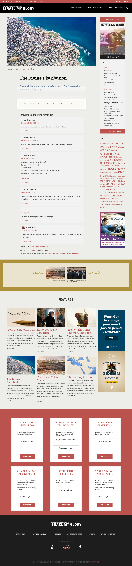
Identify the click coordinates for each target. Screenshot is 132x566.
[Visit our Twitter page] (6, 1)
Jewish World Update (111, 123)
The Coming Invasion (109, 85)
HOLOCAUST (103, 169)
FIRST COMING (115, 166)
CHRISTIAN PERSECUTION (108, 157)
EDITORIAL (119, 160)
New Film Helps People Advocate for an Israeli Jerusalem (113, 103)
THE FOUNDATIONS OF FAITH (116, 201)
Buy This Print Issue (113, 131)
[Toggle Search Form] (127, 8)
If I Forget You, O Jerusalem (111, 73)
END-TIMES (104, 163)
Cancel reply (44, 246)
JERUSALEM (108, 176)
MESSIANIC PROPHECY (115, 184)
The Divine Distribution (110, 80)
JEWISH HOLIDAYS (109, 178)
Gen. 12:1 (16, 388)
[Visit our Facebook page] (3, 1)
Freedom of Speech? (109, 95)
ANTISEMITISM (117, 143)
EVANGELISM (114, 163)
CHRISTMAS (119, 157)
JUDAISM (108, 181)
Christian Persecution (111, 100)
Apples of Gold (109, 125)
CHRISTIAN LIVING (110, 153)
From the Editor (109, 71)
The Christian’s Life (109, 118)
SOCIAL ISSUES (116, 195)
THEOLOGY (105, 204)
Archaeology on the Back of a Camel (113, 115)
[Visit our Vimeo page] (11, 1)
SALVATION (120, 193)
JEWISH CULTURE (116, 176)
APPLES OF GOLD (105, 147)
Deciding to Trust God (109, 120)
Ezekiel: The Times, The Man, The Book (79, 331)
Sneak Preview (108, 106)
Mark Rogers (36, 246)
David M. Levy (24, 69)
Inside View (109, 92)
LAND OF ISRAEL (117, 181)
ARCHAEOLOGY (114, 150)
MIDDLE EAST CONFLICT (108, 187)
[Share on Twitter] (33, 69)
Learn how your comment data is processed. (64, 253)
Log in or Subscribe (47, 104)
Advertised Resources (74, 534)
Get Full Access (112, 19)
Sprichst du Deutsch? (108, 534)
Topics (109, 8)
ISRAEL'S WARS (104, 173)
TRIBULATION (114, 204)
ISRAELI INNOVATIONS (113, 172)
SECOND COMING (104, 196)
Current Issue (76, 8)
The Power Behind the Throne (111, 109)
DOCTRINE (111, 160)
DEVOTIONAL (103, 160)
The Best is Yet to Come (110, 82)
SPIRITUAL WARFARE (107, 199)
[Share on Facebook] (31, 69)
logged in (32, 250)
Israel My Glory (18, 8)
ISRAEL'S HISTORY (116, 168)
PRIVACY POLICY (95, 562)
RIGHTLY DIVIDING (110, 193)
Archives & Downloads (94, 8)
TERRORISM (104, 201)
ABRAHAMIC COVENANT (105, 143)
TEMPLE (117, 199)
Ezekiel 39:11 (25, 179)
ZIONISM (102, 207)
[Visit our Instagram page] (8, 1)
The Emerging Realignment (111, 97)
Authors (92, 534)
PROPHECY (110, 189)
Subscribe (119, 8)
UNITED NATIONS (120, 204)
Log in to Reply (25, 131)
